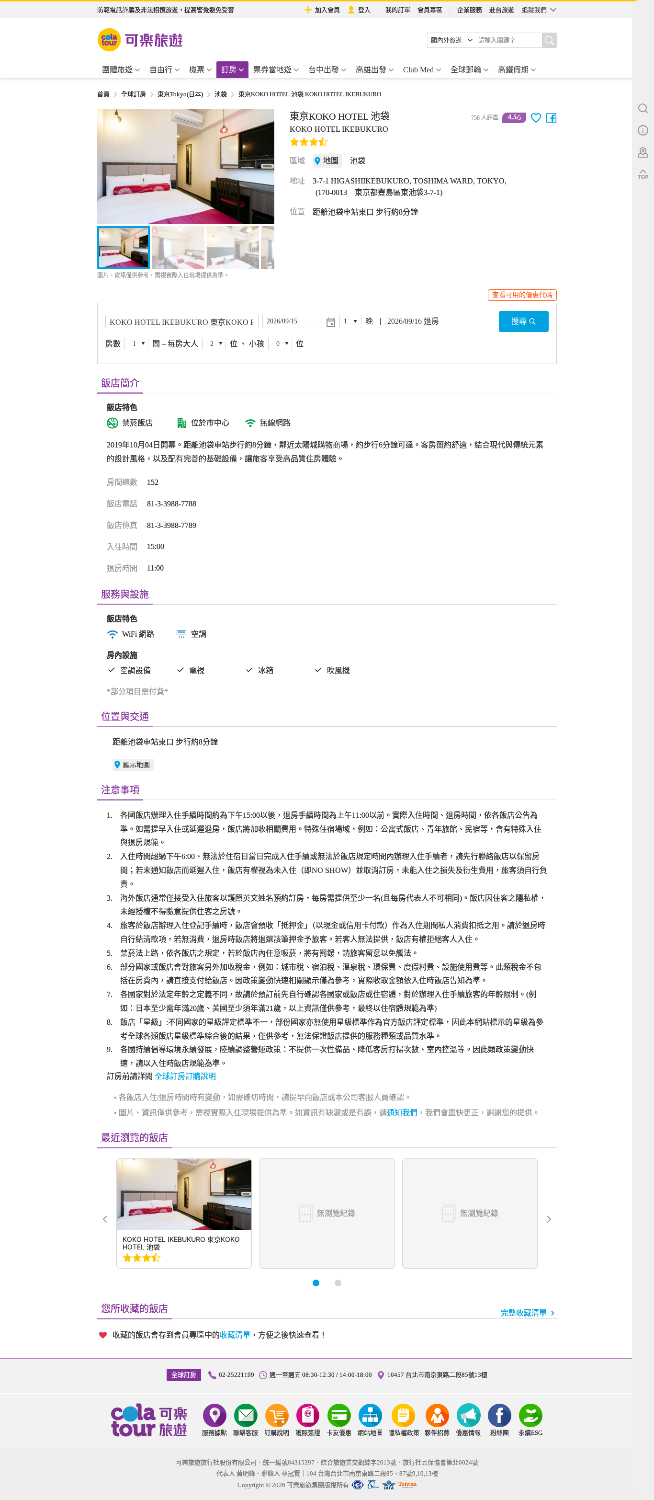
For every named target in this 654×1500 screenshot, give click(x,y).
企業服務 (469, 9)
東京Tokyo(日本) (180, 94)
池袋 (220, 94)
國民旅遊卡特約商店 (407, 1485)
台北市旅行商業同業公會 (357, 1485)
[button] (109, 166)
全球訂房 (133, 94)
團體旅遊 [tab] (117, 70)
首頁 (103, 94)
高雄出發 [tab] (371, 70)
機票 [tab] (196, 70)
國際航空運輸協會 (389, 1485)
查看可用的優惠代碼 (522, 294)
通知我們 (402, 1113)
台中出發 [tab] (323, 70)
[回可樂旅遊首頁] (140, 40)
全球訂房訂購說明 (185, 1076)
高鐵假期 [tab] (513, 70)
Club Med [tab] (418, 70)
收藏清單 (235, 1335)
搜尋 (519, 321)
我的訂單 (397, 9)
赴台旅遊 (501, 9)
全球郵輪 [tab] (466, 70)
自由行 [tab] (160, 70)
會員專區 (429, 9)
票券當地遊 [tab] (272, 70)
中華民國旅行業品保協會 (373, 1485)
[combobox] (452, 40)
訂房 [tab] (229, 70)
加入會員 (327, 9)
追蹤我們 (534, 9)
